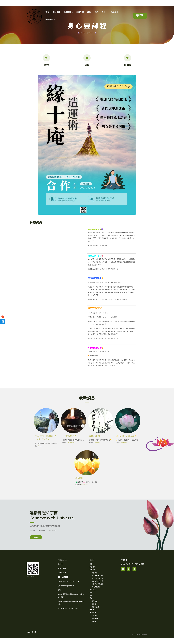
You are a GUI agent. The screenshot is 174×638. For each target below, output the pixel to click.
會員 (103, 12)
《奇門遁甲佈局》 (98, 584)
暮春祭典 (79, 478)
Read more (41, 446)
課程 (89, 12)
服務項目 (67, 12)
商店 (96, 12)
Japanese (95, 618)
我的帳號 (95, 601)
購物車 (94, 604)
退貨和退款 (95, 607)
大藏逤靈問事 (94, 436)
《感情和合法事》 (98, 576)
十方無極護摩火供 (69, 436)
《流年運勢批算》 (98, 578)
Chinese (94, 615)
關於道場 (56, 12)
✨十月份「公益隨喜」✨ (126, 436)
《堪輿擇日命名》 (98, 581)
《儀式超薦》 (96, 587)
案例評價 (80, 12)
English (94, 621)
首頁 (47, 12)
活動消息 (114, 12)
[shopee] (134, 569)
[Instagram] (128, 569)
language (49, 19)
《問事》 (95, 573)
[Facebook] (123, 569)
